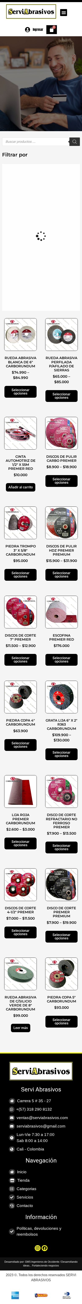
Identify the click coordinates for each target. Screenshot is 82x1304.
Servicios (25, 1197)
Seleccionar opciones (20, 391)
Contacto (25, 1205)
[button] (63, 12)
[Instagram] (38, 1248)
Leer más (20, 1028)
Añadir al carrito (20, 487)
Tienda (23, 1180)
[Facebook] (45, 1248)
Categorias (26, 1189)
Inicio (21, 1172)
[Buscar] (74, 141)
